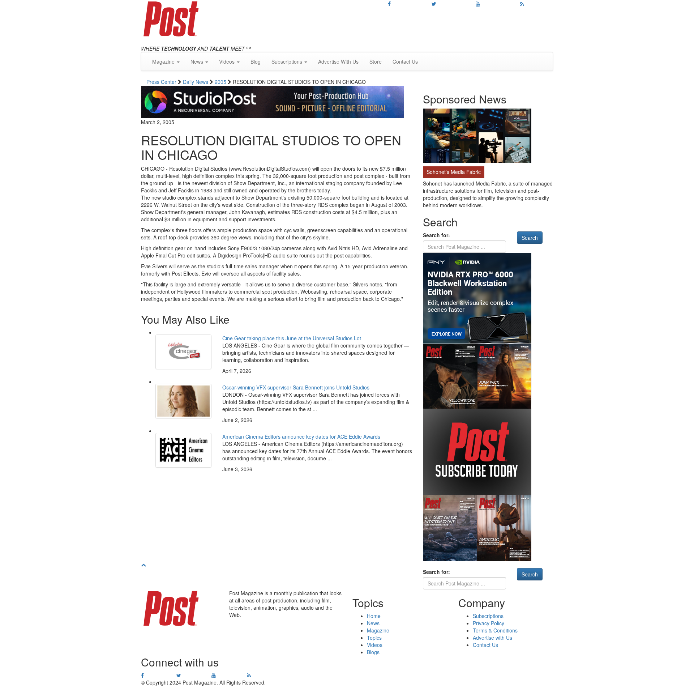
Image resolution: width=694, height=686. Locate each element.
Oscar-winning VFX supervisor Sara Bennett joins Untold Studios (295, 387)
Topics (374, 637)
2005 (221, 81)
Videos (374, 644)
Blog (255, 61)
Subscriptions (488, 615)
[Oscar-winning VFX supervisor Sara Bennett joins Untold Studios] (183, 401)
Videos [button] (227, 61)
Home (374, 615)
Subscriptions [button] (287, 61)
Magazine (378, 630)
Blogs (373, 652)
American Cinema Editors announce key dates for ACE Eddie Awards (301, 436)
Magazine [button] (164, 61)
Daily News (196, 81)
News (373, 623)
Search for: (436, 235)
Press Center (162, 81)
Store (375, 61)
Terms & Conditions (495, 630)
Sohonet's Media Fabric (454, 171)
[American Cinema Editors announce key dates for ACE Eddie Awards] (183, 450)
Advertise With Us (338, 61)
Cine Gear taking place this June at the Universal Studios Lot (291, 338)
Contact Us (405, 61)
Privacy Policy (488, 623)
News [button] (197, 61)
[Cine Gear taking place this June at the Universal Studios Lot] (183, 352)
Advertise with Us (492, 637)
